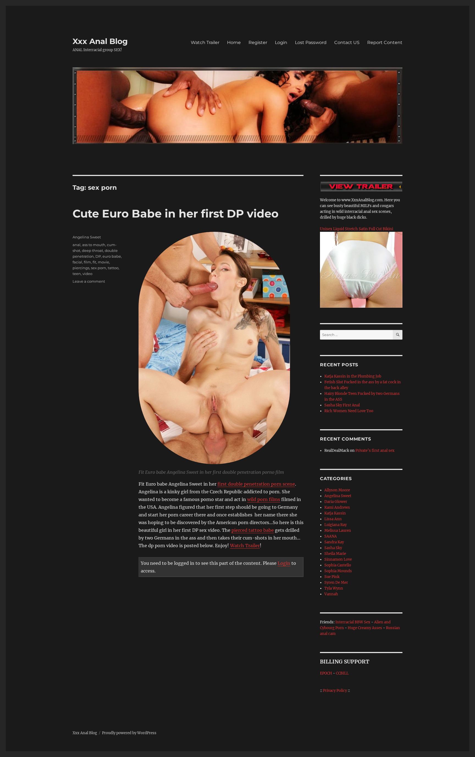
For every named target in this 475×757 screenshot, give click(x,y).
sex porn (98, 268)
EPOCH (326, 673)
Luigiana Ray (335, 524)
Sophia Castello (337, 565)
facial (77, 262)
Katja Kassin (335, 513)
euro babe (112, 256)
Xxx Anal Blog (100, 41)
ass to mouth (93, 245)
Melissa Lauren (337, 530)
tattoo (113, 268)
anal (77, 245)
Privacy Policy (335, 690)
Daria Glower (335, 501)
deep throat (92, 250)
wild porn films (263, 499)
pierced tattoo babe (252, 530)
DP (98, 256)
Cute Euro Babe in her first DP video (175, 213)
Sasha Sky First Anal (342, 405)
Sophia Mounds (338, 571)
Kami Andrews (337, 507)
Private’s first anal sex (374, 450)
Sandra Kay (334, 542)
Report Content (384, 42)
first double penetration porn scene (256, 484)
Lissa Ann (333, 519)
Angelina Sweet (87, 237)
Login (281, 42)
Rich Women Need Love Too (348, 411)
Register (257, 42)
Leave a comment (89, 281)
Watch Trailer (205, 42)
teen (77, 273)
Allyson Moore (337, 490)
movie (103, 262)
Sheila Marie (335, 553)
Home (234, 42)
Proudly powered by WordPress (129, 733)
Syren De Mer (336, 582)
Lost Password (311, 42)
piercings (81, 268)
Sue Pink (331, 576)
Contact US (347, 42)
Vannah (331, 594)
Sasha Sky (333, 548)
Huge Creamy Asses (365, 628)
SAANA (330, 536)
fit (94, 262)
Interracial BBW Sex (352, 622)
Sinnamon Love (338, 559)
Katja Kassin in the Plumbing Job (352, 376)
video (87, 273)
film (87, 262)
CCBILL (342, 673)
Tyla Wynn (333, 588)
